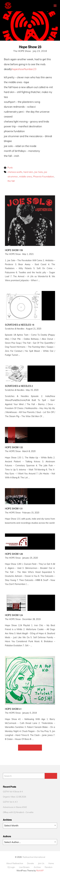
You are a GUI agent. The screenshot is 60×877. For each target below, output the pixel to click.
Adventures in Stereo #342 (15, 807)
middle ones (25, 176)
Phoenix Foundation (43, 176)
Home (51, 863)
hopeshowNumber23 (24, 69)
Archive (37, 867)
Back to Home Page (30, 747)
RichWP (40, 870)
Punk (10, 167)
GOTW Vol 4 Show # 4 (13, 791)
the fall (11, 180)
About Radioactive (14, 863)
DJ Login (11, 867)
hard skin (28, 171)
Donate (30, 863)
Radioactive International (34, 857)
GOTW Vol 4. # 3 (10, 802)
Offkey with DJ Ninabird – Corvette (18, 812)
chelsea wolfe (15, 171)
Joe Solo (38, 171)
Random (48, 867)
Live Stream (24, 867)
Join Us (41, 863)
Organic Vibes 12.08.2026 (14, 796)
